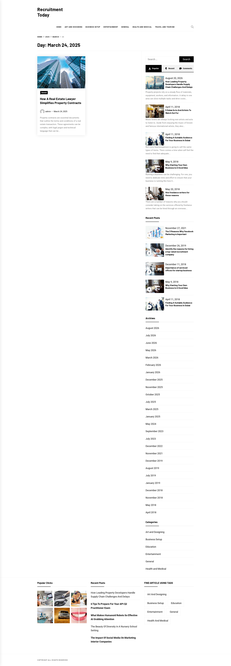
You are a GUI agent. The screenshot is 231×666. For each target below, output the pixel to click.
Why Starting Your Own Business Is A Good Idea (176, 166)
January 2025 (153, 416)
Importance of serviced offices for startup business (178, 269)
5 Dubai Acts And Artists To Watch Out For (178, 111)
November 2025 (154, 387)
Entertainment (110, 27)
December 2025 (154, 379)
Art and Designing (73, 27)
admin (48, 111)
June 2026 (151, 342)
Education (151, 546)
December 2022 (154, 446)
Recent (171, 68)
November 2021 (154, 453)
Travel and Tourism (165, 27)
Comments (187, 68)
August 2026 (152, 328)
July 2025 (151, 401)
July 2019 (151, 475)
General (125, 27)
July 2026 (151, 335)
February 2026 (153, 365)
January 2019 (153, 483)
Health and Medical (142, 27)
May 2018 (151, 505)
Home (58, 27)
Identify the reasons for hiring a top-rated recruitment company (179, 252)
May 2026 (151, 350)
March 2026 (152, 357)
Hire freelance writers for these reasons (177, 193)
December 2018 (154, 490)
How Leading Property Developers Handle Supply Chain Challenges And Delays (178, 84)
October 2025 (153, 394)
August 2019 (152, 468)
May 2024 (151, 423)
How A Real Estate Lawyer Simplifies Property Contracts (60, 101)
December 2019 (154, 460)
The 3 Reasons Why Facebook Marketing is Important (179, 232)
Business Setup (93, 27)
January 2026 (153, 372)
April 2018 (151, 512)
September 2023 (154, 431)
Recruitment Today (50, 12)
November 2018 (154, 497)
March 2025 (152, 409)
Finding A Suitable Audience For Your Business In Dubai (178, 139)
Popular (155, 68)
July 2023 (151, 438)
